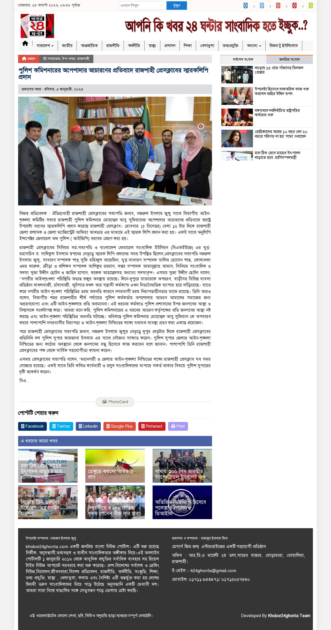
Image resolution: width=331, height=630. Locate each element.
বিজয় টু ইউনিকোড (284, 45)
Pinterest (153, 426)
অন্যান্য (253, 45)
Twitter (63, 426)
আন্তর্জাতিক (89, 45)
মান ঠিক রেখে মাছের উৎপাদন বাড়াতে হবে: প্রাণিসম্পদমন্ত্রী (42, 471)
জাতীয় (67, 45)
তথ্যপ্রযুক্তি (230, 45)
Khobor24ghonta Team (289, 615)
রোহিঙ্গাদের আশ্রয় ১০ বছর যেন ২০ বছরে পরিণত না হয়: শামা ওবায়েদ (281, 134)
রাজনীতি (112, 45)
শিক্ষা (188, 45)
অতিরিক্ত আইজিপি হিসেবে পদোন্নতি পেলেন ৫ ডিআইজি (180, 508)
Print (180, 426)
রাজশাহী (83, 58)
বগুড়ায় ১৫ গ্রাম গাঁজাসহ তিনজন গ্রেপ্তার (279, 70)
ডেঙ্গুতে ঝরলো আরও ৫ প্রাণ (110, 474)
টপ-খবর (68, 58)
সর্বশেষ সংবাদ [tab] (243, 59)
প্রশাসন (169, 45)
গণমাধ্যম (54, 58)
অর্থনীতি (134, 45)
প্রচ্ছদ (30, 58)
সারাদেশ (44, 45)
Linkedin (90, 426)
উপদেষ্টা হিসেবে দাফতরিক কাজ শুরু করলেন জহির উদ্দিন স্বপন (282, 91)
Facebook (34, 426)
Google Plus (121, 426)
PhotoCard (118, 401)
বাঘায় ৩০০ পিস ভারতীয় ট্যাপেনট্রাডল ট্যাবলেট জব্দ (180, 474)
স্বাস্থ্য (152, 45)
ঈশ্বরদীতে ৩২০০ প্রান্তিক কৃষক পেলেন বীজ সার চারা (114, 511)
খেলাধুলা (207, 45)
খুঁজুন (176, 5)
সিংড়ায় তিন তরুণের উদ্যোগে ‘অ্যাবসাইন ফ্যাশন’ (40, 508)
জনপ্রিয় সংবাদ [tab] (289, 59)
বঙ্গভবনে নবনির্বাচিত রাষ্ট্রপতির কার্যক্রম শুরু (277, 113)
